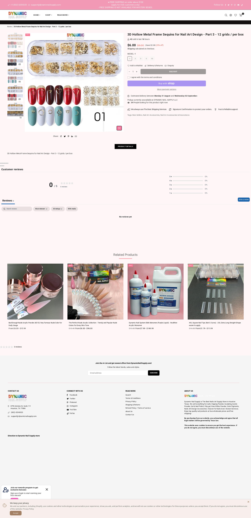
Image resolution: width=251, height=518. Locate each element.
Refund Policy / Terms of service (138, 408)
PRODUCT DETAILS (125, 146)
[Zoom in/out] (7, 163)
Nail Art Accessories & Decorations (175, 115)
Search (128, 395)
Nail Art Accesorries (151, 115)
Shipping (131, 49)
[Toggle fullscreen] (5, 163)
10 (152, 59)
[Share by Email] (76, 136)
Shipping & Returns (133, 405)
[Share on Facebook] (61, 136)
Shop (47, 15)
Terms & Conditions (133, 398)
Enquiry (170, 66)
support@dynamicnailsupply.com (45, 5)
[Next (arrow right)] (3, 165)
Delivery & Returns (155, 66)
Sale (27, 35)
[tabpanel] (125, 225)
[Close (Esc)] (1, 163)
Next (121, 82)
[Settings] (230, 15)
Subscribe (154, 373)
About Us (129, 411)
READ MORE (62, 15)
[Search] (226, 15)
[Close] (248, 502)
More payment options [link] (166, 89)
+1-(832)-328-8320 (18, 5)
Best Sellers (137, 115)
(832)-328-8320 (17, 412)
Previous (27, 82)
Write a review (244, 199)
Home (36, 15)
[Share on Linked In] (72, 136)
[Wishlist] (235, 15)
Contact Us (130, 415)
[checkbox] (72, 209)
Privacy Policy (131, 401)
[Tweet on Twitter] (65, 136)
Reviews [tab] (8, 200)
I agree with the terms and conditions (146, 77)
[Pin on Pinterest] (68, 136)
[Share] (3, 163)
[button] (188, 176)
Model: (131, 54)
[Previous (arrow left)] (1, 165)
